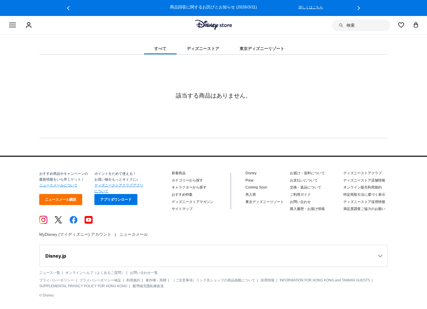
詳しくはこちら (311, 7)
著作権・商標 (156, 280)
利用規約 (133, 280)
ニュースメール (133, 234)
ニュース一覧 (49, 273)
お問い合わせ (300, 202)
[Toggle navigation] (12, 25)
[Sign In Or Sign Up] (29, 25)
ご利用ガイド (300, 195)
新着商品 (179, 173)
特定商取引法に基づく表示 (364, 195)
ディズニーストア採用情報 (364, 202)
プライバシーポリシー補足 (100, 280)
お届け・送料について (307, 173)
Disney (250, 173)
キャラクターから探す (189, 187)
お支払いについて (304, 180)
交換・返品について (305, 187)
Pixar (249, 180)
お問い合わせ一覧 (144, 273)
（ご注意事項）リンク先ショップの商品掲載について (213, 280)
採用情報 (267, 280)
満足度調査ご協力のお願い (364, 209)
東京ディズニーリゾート (264, 202)
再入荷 (250, 195)
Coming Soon (256, 187)
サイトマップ (182, 209)
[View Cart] (416, 24)
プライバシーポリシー (56, 280)
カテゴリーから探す (187, 180)
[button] (68, 8)
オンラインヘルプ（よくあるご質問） (95, 273)
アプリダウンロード (116, 199)
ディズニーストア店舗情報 (364, 180)
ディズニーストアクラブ (362, 173)
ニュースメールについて (58, 185)
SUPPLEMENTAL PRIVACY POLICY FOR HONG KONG (83, 286)
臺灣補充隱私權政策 (148, 286)
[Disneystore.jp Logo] (213, 24)
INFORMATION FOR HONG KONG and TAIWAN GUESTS (325, 280)
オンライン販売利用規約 (362, 187)
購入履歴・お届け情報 (307, 209)
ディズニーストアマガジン (193, 202)
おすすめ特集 (182, 195)
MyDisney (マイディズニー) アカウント (75, 234)
